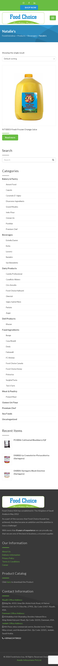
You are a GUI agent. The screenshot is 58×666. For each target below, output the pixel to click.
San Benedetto (12, 263)
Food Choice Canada (14, 363)
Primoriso (10, 374)
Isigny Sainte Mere (13, 302)
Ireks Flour (10, 212)
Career (5, 565)
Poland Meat (11, 397)
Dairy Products (9, 268)
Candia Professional (14, 274)
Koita (8, 246)
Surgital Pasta (11, 380)
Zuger (8, 313)
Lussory (9, 251)
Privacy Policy (8, 558)
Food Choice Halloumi (15, 291)
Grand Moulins (12, 207)
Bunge (8, 335)
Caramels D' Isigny (13, 196)
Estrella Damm (12, 240)
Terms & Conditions (11, 561)
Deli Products (8, 318)
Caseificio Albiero (13, 279)
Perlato (9, 307)
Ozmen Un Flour (10, 402)
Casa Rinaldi (11, 341)
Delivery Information (11, 555)
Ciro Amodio (11, 285)
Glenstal (9, 296)
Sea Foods (7, 413)
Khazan (9, 324)
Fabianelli (10, 352)
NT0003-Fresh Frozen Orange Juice (19, 129)
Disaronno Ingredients (15, 201)
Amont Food (11, 184)
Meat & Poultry (9, 391)
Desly (8, 346)
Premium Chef (11, 229)
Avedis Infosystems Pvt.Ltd (29, 660)
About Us (6, 551)
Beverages (7, 235)
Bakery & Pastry (10, 179)
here (9, 582)
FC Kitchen (10, 358)
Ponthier (9, 223)
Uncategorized (9, 419)
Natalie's (9, 257)
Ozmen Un (10, 218)
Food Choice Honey (14, 369)
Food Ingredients (10, 330)
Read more (10, 137)
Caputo (9, 190)
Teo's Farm (10, 386)
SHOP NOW (30, 7)
